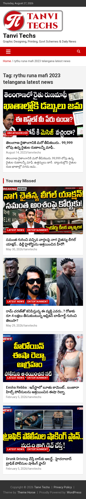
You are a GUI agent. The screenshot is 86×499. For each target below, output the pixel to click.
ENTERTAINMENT (37, 230)
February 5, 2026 (16, 397)
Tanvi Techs (19, 35)
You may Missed (21, 180)
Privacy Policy (63, 487)
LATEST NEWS (15, 230)
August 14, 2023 (16, 152)
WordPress (74, 492)
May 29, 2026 (14, 325)
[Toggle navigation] (8, 51)
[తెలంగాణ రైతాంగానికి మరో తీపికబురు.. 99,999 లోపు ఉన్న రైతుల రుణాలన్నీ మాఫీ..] (43, 113)
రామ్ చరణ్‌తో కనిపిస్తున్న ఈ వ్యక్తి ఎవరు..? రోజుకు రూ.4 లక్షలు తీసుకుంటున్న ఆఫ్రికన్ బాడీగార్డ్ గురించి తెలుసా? (41, 316)
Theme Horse (26, 492)
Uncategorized (17, 133)
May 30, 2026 (14, 249)
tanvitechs (34, 152)
